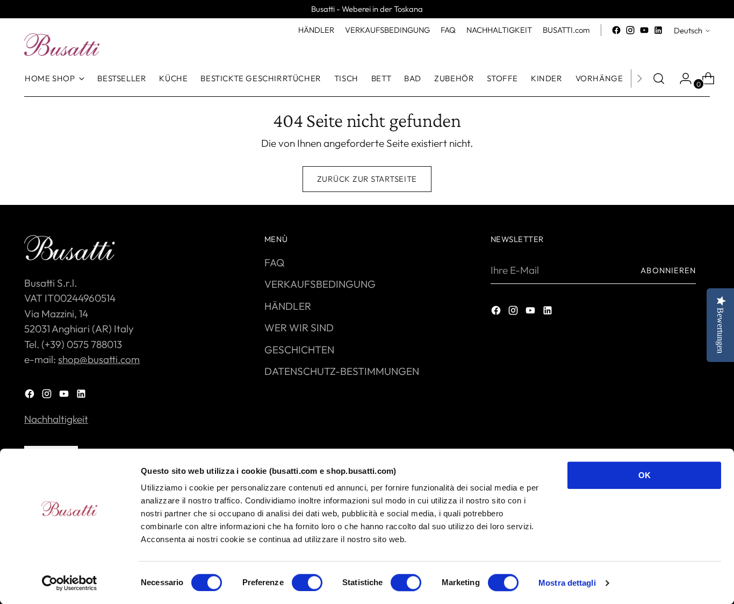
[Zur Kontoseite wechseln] (681, 78)
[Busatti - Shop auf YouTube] (644, 30)
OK (644, 475)
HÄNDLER (287, 306)
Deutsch (688, 30)
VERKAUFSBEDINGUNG (320, 284)
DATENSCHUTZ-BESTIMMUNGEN (341, 371)
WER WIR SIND (299, 327)
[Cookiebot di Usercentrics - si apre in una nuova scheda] (70, 583)
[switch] (307, 582)
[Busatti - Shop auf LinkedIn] (658, 30)
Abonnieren (668, 270)
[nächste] (639, 78)
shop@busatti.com (99, 359)
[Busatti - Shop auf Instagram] (630, 30)
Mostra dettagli (567, 582)
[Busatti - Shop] (61, 44)
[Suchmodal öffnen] (659, 78)
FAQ (274, 262)
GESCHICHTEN (299, 349)
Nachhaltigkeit (56, 419)
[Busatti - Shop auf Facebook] (616, 30)
